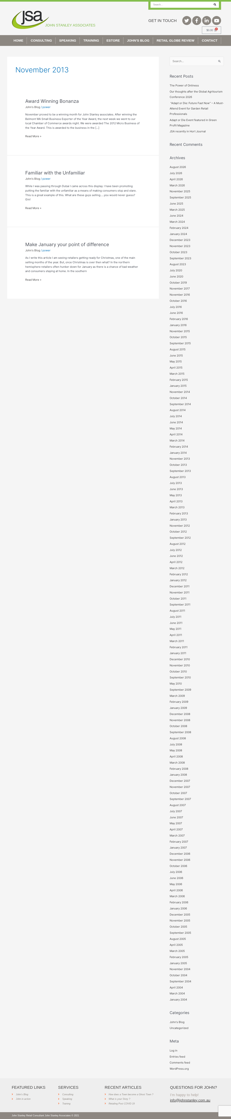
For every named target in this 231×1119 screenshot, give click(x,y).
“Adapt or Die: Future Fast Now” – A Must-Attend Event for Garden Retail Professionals (197, 108)
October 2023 (178, 252)
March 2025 (177, 209)
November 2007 (180, 787)
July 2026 (176, 173)
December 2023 (180, 240)
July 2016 (176, 307)
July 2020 (176, 270)
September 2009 (180, 689)
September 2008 (180, 732)
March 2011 (177, 641)
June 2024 (176, 215)
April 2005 (176, 945)
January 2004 (178, 999)
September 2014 (180, 404)
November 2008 (180, 720)
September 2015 (180, 343)
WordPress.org (179, 1068)
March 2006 (177, 896)
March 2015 (177, 373)
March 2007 (177, 835)
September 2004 (180, 981)
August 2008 (178, 738)
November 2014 (180, 392)
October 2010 (178, 671)
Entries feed (177, 1056)
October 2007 (178, 793)
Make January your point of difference (67, 244)
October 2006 (178, 866)
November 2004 (180, 969)
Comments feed (180, 1062)
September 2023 (180, 258)
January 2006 (178, 908)
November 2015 (180, 331)
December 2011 (179, 586)
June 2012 (176, 556)
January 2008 (178, 774)
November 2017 (180, 288)
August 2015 (178, 349)
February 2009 (179, 701)
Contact (209, 40)
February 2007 (179, 841)
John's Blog (32, 107)
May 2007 (176, 823)
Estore (113, 40)
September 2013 (180, 471)
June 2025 (176, 203)
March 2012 (177, 568)
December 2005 (180, 914)
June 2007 (176, 817)
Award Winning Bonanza (52, 101)
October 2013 (178, 465)
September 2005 (180, 932)
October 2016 (178, 300)
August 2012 (178, 544)
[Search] (215, 5)
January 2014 (178, 452)
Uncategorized (179, 1028)
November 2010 (180, 665)
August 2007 (178, 805)
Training (91, 40)
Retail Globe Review (175, 40)
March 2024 (177, 221)
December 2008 (180, 714)
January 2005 (178, 963)
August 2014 (178, 410)
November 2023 (180, 246)
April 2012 (176, 562)
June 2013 (176, 489)
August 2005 (178, 939)
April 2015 (176, 367)
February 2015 (179, 380)
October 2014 (178, 398)
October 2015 (178, 337)
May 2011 (175, 629)
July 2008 (176, 744)
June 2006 (176, 878)
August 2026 (178, 167)
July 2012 (176, 550)
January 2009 (178, 708)
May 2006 (176, 884)
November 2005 (180, 920)
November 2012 (180, 525)
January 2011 (178, 653)
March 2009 (177, 696)
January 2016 (178, 325)
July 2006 (176, 872)
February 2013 (179, 513)
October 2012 (178, 531)
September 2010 (180, 677)
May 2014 (176, 428)
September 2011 (180, 604)
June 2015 (176, 355)
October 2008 (178, 726)
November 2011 (179, 592)
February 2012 (179, 574)
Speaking (67, 40)
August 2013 (178, 477)
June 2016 (176, 313)
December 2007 (180, 780)
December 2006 (180, 853)
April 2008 (176, 756)
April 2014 (176, 434)
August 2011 (177, 610)
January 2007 (178, 847)
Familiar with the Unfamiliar (55, 173)
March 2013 (177, 507)
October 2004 (178, 975)
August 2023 (178, 264)
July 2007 (176, 811)
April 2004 (176, 987)
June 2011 (176, 623)
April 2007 (176, 829)
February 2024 (179, 228)
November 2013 (180, 458)
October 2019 (178, 282)
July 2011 (175, 616)
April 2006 (176, 890)
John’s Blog (138, 40)
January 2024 (178, 234)
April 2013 (176, 501)
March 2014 (177, 440)
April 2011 (176, 635)
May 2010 (176, 683)
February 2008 (179, 768)
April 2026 (176, 179)
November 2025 (180, 191)
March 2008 (177, 762)
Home (18, 40)
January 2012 (178, 580)
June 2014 (176, 422)
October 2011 (178, 598)
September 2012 (180, 537)
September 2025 (180, 197)
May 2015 (176, 361)
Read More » (33, 136)
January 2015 (178, 385)
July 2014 (176, 416)
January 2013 (178, 519)
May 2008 (176, 750)
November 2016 (180, 294)
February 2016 (179, 319)
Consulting (41, 40)
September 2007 (180, 799)
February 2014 (179, 446)
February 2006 (179, 902)
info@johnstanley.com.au (190, 1100)
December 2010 (180, 659)
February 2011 (179, 647)
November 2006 (180, 860)
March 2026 (177, 185)
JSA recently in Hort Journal (188, 131)
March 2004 (177, 993)
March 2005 (177, 951)
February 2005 (179, 957)
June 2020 (176, 276)
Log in (173, 1050)
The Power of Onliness (184, 85)
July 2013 (176, 483)
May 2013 (176, 495)
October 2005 (178, 926)
